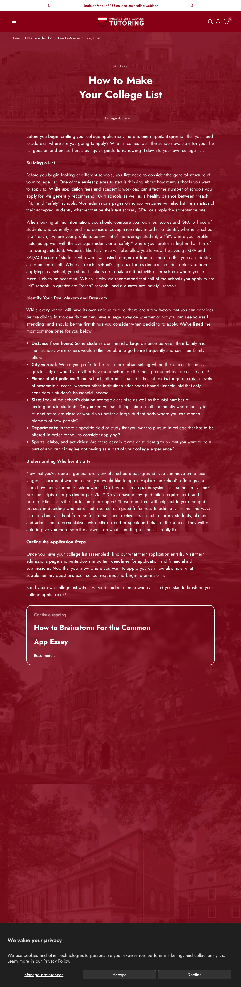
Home (16, 38)
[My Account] (218, 21)
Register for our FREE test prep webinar (120, 5)
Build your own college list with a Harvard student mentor (82, 587)
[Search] (210, 21)
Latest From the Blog (39, 38)
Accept (119, 974)
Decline (194, 974)
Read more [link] (43, 655)
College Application (120, 118)
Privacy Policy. (56, 961)
